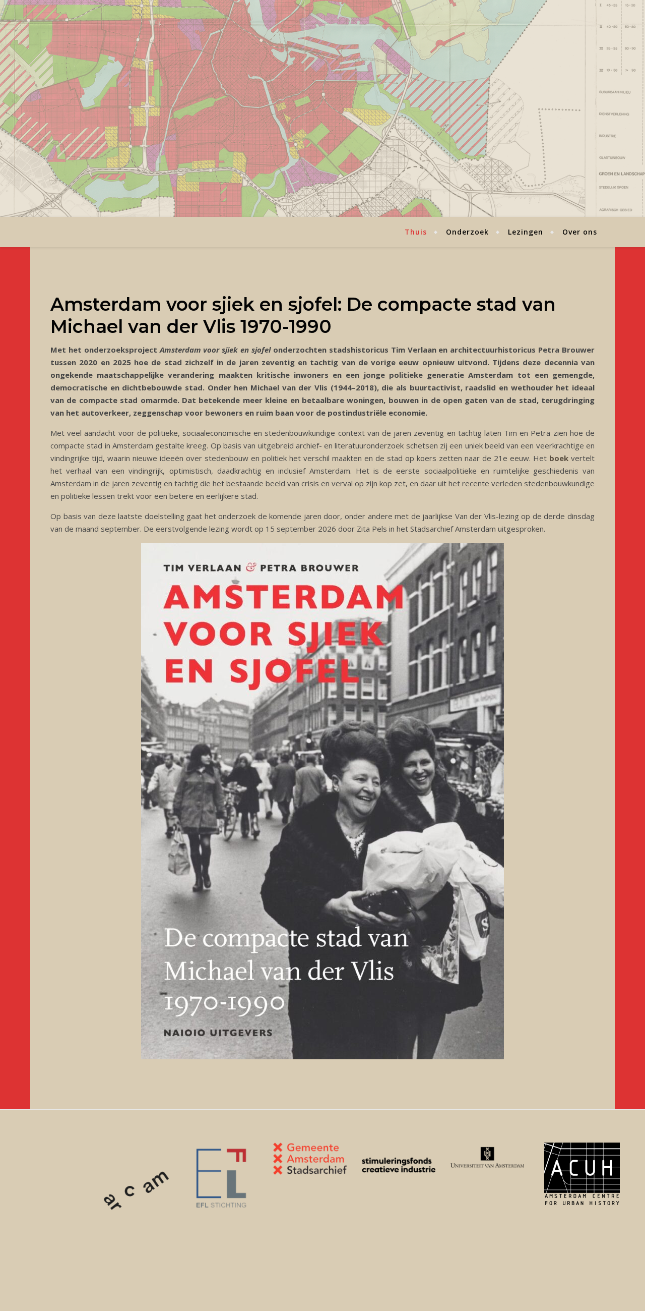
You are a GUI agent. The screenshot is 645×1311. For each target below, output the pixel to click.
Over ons (579, 232)
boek (558, 458)
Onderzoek (467, 232)
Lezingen (525, 232)
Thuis (416, 232)
